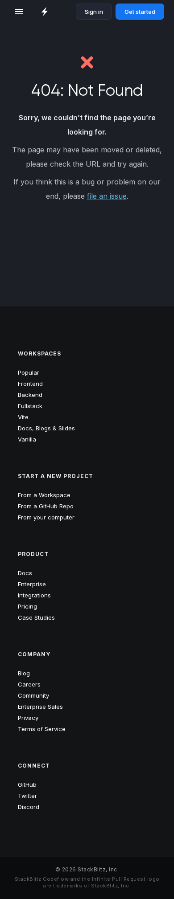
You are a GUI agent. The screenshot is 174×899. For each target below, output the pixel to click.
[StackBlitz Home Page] (45, 11)
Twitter (27, 795)
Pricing (27, 606)
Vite (23, 417)
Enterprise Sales (40, 706)
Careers (29, 684)
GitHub (27, 784)
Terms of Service (42, 728)
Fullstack (30, 405)
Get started (139, 11)
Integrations (34, 595)
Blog (24, 673)
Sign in (94, 11)
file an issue (107, 196)
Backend (30, 394)
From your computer (46, 517)
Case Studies (36, 617)
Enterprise (32, 584)
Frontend (30, 383)
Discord (28, 806)
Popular (28, 372)
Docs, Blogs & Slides (46, 428)
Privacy (28, 717)
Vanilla (27, 439)
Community (33, 695)
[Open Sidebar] (18, 11)
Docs (25, 572)
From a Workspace (44, 495)
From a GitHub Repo (46, 506)
